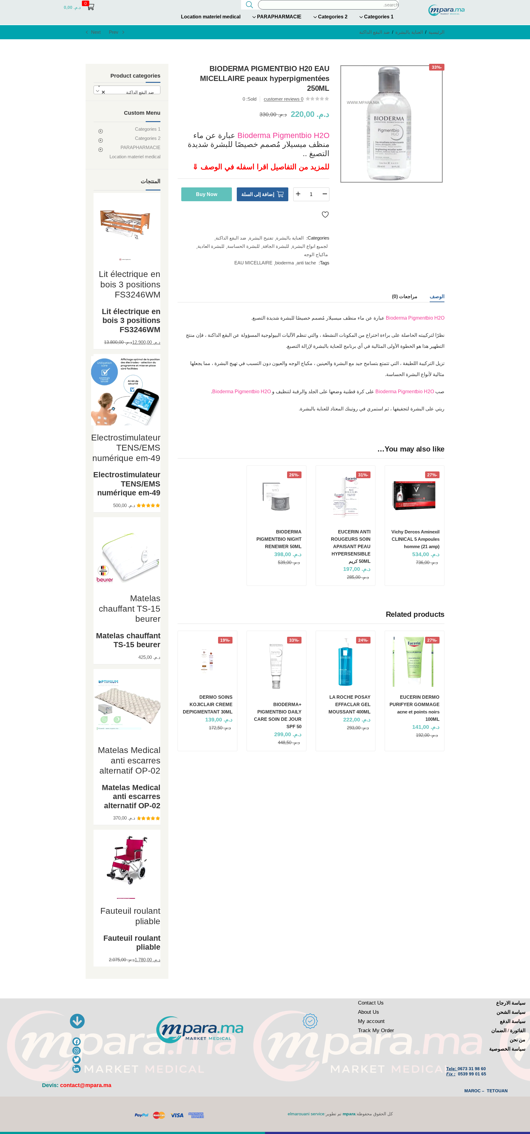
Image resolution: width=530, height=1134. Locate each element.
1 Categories (378, 16)
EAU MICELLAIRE (253, 262)
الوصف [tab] (437, 296)
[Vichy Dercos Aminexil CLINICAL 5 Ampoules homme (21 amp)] (415, 496)
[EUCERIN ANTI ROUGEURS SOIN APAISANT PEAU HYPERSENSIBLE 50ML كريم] (346, 496)
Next (96, 32)
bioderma (284, 262)
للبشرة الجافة (276, 246)
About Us (368, 1012)
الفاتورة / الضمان (508, 1030)
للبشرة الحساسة (243, 246)
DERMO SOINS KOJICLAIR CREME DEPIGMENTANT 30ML (207, 704)
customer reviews (283, 99)
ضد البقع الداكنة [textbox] (130, 92)
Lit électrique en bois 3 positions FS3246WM (131, 320)
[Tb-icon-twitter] (76, 1060)
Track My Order (376, 1030)
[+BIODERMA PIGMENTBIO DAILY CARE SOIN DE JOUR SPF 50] (276, 665)
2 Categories (332, 16)
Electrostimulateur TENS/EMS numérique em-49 (126, 484)
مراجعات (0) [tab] (404, 296)
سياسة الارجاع (510, 1002)
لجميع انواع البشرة (310, 246)
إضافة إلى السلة (257, 194)
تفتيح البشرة (261, 237)
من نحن (517, 1039)
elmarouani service (306, 1113)
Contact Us (371, 1003)
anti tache (306, 262)
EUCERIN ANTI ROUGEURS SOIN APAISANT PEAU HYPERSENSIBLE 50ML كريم (351, 546)
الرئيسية (436, 32)
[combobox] (127, 90)
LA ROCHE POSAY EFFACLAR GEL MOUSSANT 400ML (349, 704)
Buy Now (206, 194)
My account (371, 1021)
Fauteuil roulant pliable (131, 942)
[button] (79, 7)
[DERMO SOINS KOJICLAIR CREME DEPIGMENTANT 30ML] (207, 662)
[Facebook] (76, 1041)
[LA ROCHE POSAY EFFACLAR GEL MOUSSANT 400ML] (346, 662)
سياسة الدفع (512, 1021)
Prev (113, 32)
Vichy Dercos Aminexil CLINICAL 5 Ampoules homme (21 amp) (415, 539)
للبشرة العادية (211, 246)
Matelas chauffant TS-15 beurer (128, 640)
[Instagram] (76, 1051)
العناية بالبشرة (409, 32)
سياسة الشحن (511, 1012)
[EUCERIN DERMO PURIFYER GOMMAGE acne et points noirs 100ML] (415, 662)
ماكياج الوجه (316, 254)
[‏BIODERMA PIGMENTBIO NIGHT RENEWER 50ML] (276, 496)
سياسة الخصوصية (507, 1048)
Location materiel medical (210, 16)
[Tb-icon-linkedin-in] (76, 1069)
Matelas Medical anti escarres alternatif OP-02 (131, 796)
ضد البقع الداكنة (374, 32)
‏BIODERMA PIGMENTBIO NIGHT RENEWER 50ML (278, 539)
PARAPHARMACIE (278, 16)
